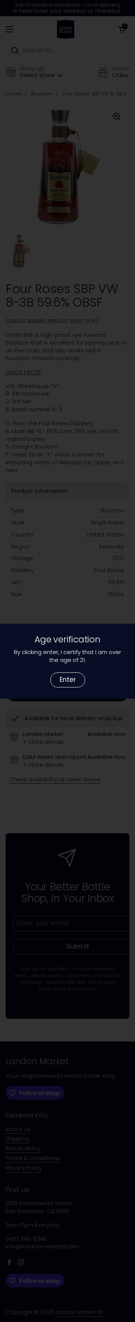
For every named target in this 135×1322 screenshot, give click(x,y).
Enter (68, 679)
